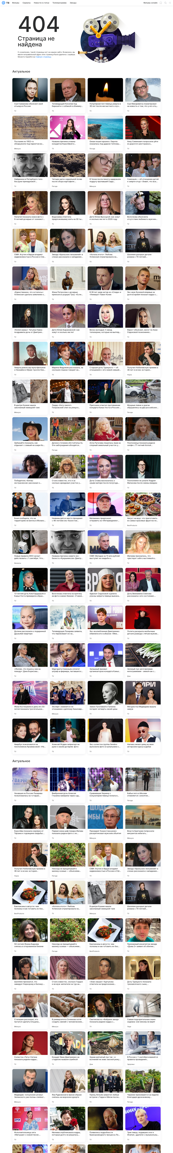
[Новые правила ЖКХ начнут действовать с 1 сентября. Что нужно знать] (30, 548)
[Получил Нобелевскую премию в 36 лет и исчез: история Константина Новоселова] (143, 359)
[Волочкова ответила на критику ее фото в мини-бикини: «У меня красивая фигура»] (67, 585)
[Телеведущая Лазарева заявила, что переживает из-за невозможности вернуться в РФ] (67, 623)
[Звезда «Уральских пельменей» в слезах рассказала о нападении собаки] (67, 246)
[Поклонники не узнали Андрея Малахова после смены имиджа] (143, 472)
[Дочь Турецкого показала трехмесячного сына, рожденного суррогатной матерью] (143, 1124)
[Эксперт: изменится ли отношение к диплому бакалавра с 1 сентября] (67, 698)
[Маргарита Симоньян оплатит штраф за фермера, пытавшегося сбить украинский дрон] (67, 661)
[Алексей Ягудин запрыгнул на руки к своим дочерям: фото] (67, 736)
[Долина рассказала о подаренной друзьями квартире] (30, 623)
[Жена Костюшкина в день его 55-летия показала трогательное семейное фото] (30, 698)
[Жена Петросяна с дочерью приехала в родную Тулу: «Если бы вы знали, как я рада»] (67, 284)
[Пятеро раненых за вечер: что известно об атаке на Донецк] (30, 811)
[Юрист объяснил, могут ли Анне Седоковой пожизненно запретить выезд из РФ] (143, 321)
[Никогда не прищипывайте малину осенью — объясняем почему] (67, 1011)
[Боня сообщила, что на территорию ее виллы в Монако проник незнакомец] (30, 510)
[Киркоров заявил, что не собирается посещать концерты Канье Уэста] (105, 849)
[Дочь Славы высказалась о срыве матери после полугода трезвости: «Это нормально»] (105, 472)
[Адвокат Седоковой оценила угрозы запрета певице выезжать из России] (105, 585)
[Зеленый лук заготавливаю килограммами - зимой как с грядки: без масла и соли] (143, 661)
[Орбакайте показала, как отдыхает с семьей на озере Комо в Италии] (30, 435)
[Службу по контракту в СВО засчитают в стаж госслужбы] (30, 774)
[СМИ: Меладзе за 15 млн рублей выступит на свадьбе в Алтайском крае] (105, 548)
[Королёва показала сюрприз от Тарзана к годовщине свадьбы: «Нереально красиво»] (30, 973)
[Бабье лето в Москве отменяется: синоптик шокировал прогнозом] (143, 936)
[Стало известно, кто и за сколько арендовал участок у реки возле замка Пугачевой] (67, 472)
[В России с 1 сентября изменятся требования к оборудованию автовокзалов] (143, 849)
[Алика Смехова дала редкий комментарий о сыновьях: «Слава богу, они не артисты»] (67, 811)
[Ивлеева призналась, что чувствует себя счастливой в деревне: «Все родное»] (143, 548)
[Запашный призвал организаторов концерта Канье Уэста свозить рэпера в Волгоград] (105, 661)
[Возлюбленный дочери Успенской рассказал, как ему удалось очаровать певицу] (67, 887)
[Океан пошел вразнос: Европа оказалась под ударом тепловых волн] (105, 133)
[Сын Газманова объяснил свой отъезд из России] (30, 95)
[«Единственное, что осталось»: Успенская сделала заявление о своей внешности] (30, 284)
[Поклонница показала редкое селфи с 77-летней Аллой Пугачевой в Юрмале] (143, 435)
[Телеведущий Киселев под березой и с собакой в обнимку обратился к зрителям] (67, 95)
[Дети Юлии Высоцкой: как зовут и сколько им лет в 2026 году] (105, 208)
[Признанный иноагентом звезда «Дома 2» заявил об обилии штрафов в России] (143, 1086)
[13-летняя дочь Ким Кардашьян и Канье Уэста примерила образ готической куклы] (30, 585)
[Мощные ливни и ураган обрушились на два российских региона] (143, 397)
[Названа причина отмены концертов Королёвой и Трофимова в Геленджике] (67, 133)
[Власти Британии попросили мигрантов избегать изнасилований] (143, 973)
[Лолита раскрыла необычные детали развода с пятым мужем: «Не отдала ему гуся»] (143, 623)
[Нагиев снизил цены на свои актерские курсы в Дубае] (143, 736)
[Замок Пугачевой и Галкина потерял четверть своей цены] (105, 698)
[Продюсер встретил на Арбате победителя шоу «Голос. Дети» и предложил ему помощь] (67, 849)
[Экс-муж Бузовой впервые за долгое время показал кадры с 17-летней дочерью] (143, 284)
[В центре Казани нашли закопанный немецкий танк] (30, 397)
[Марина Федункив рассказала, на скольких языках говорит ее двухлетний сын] (67, 359)
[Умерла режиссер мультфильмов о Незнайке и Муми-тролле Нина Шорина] (30, 359)
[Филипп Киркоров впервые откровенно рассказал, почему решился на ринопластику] (30, 887)
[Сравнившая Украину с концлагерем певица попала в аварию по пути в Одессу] (105, 936)
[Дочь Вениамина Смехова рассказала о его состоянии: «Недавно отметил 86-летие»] (143, 585)
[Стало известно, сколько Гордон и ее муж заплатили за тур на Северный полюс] (67, 1124)
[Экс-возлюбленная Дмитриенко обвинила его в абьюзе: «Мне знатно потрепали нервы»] (105, 623)
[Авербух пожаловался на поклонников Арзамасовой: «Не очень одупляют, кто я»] (30, 736)
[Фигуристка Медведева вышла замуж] (143, 698)
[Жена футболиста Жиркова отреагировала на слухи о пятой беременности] (143, 774)
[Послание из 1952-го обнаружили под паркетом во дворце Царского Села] (30, 133)
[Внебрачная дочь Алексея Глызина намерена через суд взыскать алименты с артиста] (67, 936)
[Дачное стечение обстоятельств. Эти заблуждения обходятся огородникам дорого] (67, 435)
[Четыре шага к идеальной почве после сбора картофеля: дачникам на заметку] (67, 171)
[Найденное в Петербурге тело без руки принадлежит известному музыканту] (30, 171)
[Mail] (3, 3)
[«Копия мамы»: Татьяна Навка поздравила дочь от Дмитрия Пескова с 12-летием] (30, 321)
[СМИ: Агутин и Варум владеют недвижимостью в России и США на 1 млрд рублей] (30, 246)
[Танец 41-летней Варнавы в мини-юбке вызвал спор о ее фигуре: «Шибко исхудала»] (105, 774)
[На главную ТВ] (7, 3)
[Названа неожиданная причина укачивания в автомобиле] (143, 811)
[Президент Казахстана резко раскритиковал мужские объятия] (105, 973)
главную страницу (43, 57)
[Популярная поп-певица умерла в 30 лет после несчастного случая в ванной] (105, 95)
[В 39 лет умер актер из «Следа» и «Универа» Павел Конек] (105, 284)
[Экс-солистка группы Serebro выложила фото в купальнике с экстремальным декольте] (105, 736)
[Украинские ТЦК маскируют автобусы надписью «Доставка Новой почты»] (105, 887)
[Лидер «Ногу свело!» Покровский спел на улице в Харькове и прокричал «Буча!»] (67, 397)
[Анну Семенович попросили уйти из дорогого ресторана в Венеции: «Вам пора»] (143, 133)
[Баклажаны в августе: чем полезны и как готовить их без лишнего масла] (30, 1049)
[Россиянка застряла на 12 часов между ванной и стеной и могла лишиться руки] (30, 849)
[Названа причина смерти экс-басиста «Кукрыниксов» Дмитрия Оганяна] (67, 548)
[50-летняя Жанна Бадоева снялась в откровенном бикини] (30, 1086)
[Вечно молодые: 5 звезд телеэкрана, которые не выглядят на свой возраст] (105, 321)
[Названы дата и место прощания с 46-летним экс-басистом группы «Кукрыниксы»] (67, 510)
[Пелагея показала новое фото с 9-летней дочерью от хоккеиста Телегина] (30, 208)
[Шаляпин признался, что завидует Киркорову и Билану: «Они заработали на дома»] (30, 1124)
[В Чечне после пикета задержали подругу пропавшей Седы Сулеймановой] (105, 171)
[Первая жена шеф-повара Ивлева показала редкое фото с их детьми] (67, 973)
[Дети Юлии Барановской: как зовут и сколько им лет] (67, 321)
